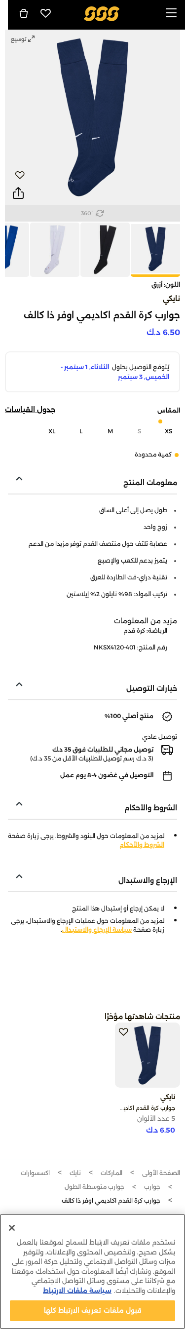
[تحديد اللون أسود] (104, 250)
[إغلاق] (12, 1228)
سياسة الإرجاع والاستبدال (97, 929)
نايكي (171, 298)
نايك (75, 1173)
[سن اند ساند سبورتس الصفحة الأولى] (101, 13)
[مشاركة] (18, 193)
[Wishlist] (46, 13)
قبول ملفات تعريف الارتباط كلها (92, 1310)
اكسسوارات (35, 1173)
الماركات (111, 1173)
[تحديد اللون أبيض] (54, 250)
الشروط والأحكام (141, 844)
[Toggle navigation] (171, 13)
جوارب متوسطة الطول (94, 1186)
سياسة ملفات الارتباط (77, 1290)
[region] (92, 1271)
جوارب (152, 1186)
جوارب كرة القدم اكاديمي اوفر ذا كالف (129, 1107)
